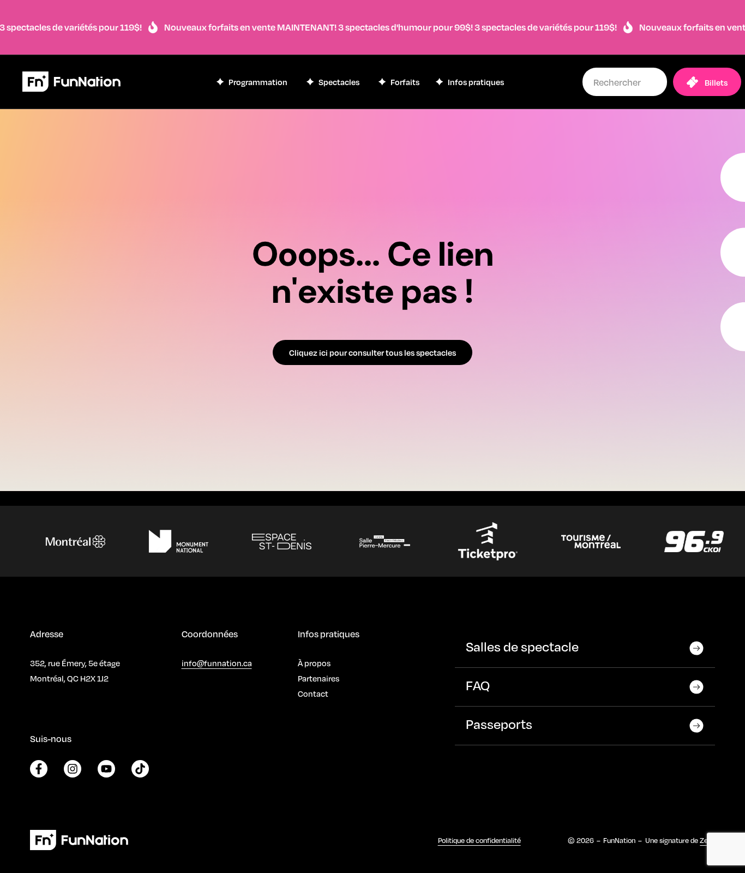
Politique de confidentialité (479, 840)
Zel (705, 840)
